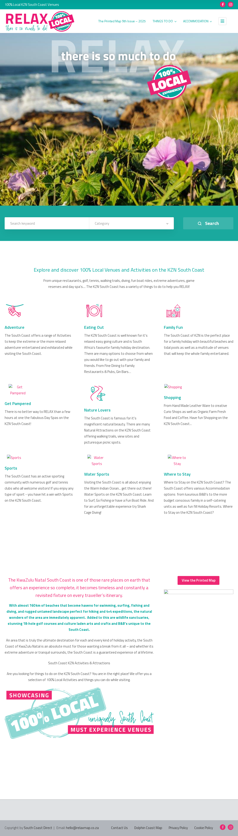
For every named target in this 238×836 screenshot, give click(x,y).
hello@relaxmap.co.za (82, 827)
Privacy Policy (178, 827)
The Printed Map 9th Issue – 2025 (122, 21)
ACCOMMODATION (195, 21)
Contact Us (119, 827)
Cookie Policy (203, 827)
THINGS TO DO (163, 21)
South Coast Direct (38, 827)
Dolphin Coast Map (148, 827)
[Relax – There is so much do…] (40, 21)
